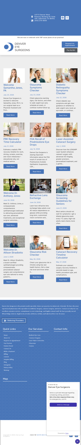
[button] (59, 47)
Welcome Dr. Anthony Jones (11, 194)
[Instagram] (67, 18)
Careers (6, 356)
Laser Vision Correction (36, 340)
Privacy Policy (8, 367)
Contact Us (7, 348)
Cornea (31, 346)
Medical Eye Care (34, 335)
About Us (7, 338)
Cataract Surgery (34, 338)
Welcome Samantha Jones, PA (13, 87)
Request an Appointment (12, 340)
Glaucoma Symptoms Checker (36, 87)
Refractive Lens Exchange (39, 197)
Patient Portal (8, 346)
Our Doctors (8, 343)
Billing (6, 354)
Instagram (7, 365)
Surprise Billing (9, 359)
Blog (5, 362)
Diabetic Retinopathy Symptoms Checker (63, 89)
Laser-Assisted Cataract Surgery (66, 140)
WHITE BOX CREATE (43, 435)
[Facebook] (62, 18)
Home (6, 335)
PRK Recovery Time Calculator (12, 140)
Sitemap (6, 370)
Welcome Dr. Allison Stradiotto (13, 251)
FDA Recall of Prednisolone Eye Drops (39, 142)
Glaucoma (32, 343)
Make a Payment (9, 351)
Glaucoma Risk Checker (38, 253)
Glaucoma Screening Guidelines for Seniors (64, 199)
